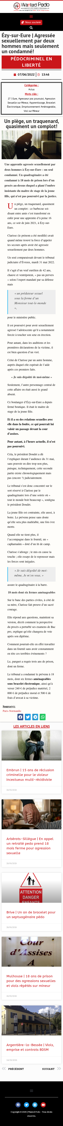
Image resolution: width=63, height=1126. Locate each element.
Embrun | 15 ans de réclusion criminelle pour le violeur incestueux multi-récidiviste (30, 775)
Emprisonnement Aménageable (38, 106)
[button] (31, 16)
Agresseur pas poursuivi (31, 98)
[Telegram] (34, 1104)
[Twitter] (26, 1104)
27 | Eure (12, 98)
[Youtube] (43, 1104)
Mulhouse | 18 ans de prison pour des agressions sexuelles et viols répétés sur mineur (31, 981)
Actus (31, 89)
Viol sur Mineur (31, 111)
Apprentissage (37, 102)
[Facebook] (18, 1104)
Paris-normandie (12, 711)
